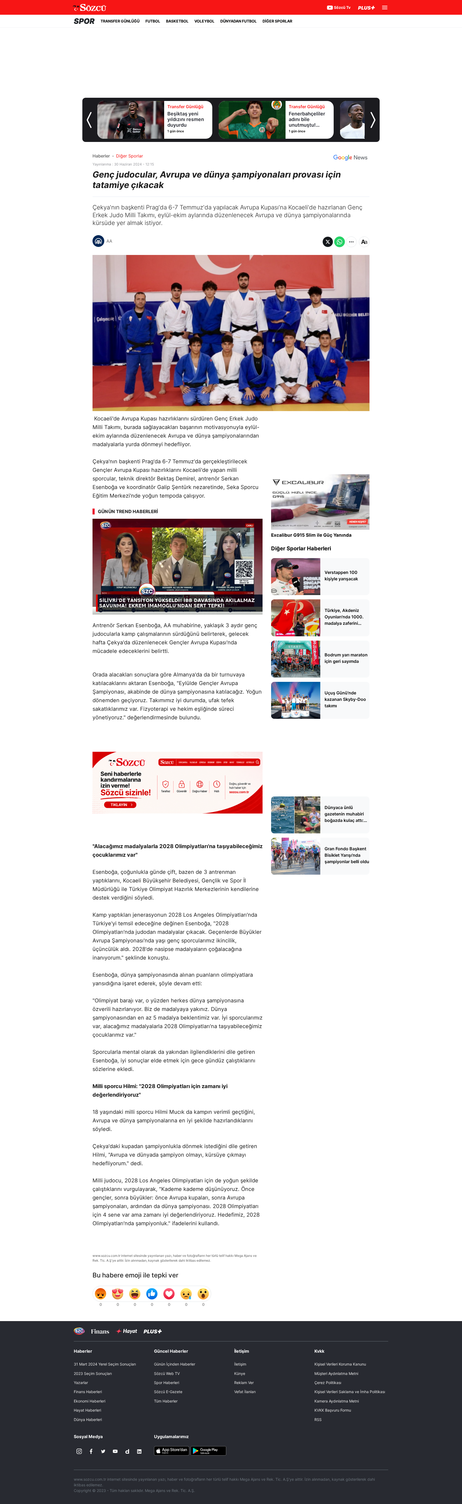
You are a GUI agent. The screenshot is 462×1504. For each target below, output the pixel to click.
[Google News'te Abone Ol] (350, 158)
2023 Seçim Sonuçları (93, 1373)
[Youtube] (115, 1451)
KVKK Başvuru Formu (332, 1410)
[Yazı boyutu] (364, 241)
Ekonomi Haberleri (89, 1401)
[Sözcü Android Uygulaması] (208, 1450)
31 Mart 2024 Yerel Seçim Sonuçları (105, 1364)
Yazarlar (81, 1382)
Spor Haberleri (166, 1382)
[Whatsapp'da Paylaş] (339, 241)
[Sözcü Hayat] (126, 1331)
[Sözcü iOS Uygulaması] (171, 1450)
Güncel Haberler (171, 1351)
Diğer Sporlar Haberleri (301, 548)
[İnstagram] (79, 1451)
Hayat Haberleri (87, 1410)
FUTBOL (152, 21)
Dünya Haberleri (88, 1419)
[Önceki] (89, 120)
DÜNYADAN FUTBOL (238, 21)
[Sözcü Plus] (153, 1331)
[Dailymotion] (127, 1451)
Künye (239, 1373)
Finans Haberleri (88, 1391)
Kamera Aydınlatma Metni (336, 1401)
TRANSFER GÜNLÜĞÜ (120, 21)
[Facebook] (91, 1451)
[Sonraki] (373, 120)
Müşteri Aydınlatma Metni (336, 1373)
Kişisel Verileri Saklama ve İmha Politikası (349, 1391)
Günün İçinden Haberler (174, 1364)
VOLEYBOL (204, 21)
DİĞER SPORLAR (277, 21)
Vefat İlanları (245, 1391)
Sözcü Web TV (167, 1373)
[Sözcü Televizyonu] (79, 1331)
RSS (318, 1419)
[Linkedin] (139, 1451)
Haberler (101, 156)
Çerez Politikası (327, 1382)
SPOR (84, 21)
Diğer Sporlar (129, 156)
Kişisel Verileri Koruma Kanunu (340, 1364)
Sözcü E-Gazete (168, 1391)
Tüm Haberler (166, 1401)
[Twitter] (103, 1451)
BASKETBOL (177, 21)
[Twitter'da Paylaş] (327, 241)
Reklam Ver (244, 1382)
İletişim (240, 1364)
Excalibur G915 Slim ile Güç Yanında (311, 535)
